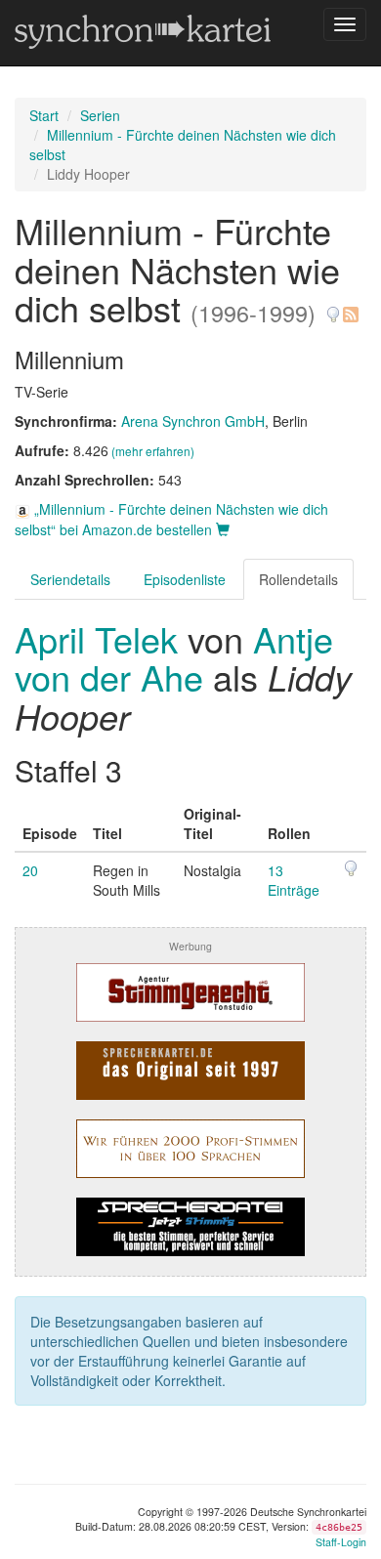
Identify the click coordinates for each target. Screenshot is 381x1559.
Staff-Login (341, 1542)
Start (44, 115)
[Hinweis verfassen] (333, 307)
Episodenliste (185, 579)
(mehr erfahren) (152, 450)
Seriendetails (70, 579)
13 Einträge (293, 880)
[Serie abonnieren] (350, 307)
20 (30, 870)
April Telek (101, 638)
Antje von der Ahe (174, 657)
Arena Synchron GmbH (193, 421)
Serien (100, 115)
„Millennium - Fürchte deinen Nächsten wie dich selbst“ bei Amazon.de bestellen (171, 518)
